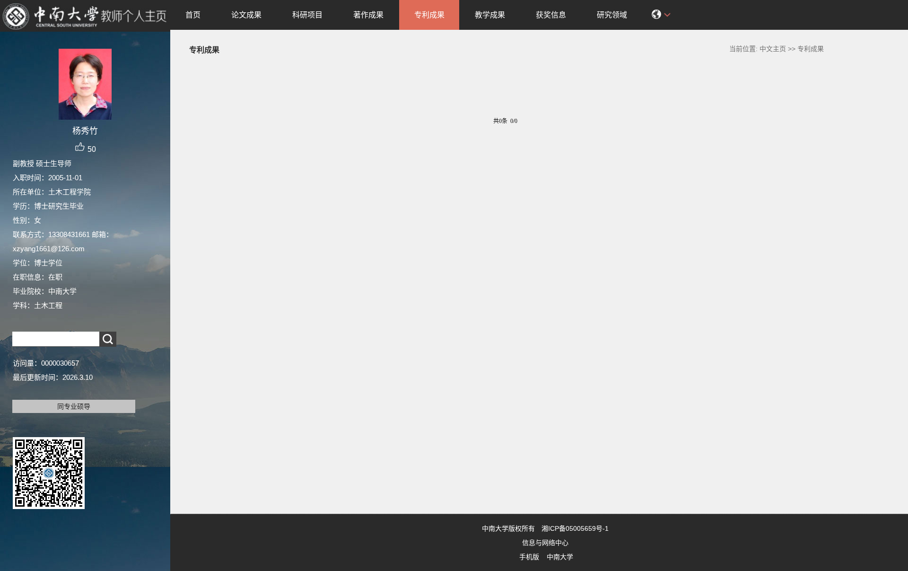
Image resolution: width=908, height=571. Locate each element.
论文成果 (246, 15)
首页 (193, 15)
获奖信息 (551, 15)
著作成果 (368, 15)
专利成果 (429, 15)
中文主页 (773, 49)
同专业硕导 (73, 406)
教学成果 (490, 15)
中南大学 (560, 557)
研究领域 (612, 15)
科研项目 (307, 15)
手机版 (529, 557)
